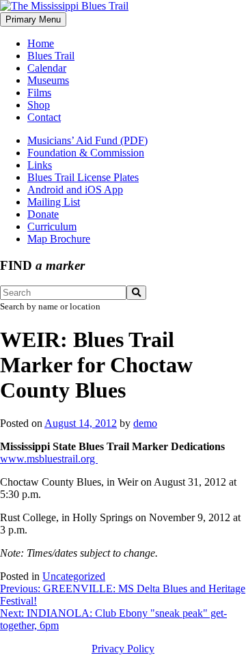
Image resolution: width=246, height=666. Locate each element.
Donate (43, 214)
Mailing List (53, 202)
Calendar (46, 68)
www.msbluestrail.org (49, 458)
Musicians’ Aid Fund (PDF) (87, 140)
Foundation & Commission (85, 152)
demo (145, 423)
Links (39, 165)
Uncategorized (73, 576)
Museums (48, 80)
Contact (44, 117)
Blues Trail (50, 55)
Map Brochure (58, 239)
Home (40, 43)
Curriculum (52, 226)
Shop (38, 105)
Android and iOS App (75, 189)
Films (39, 92)
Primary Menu (33, 19)
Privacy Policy (123, 648)
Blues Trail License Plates (83, 177)
